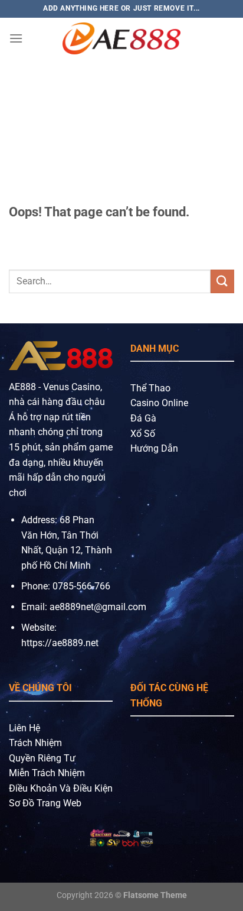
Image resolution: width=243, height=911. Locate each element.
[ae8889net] (121, 38)
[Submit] (222, 281)
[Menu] (16, 38)
